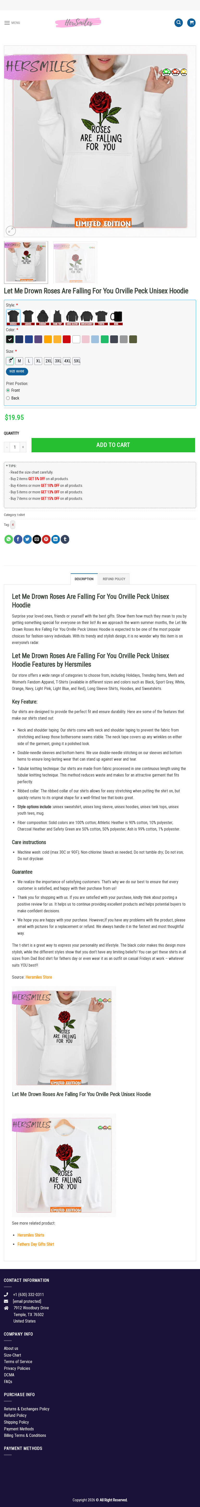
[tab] (84, 578)
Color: (12, 329)
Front (15, 390)
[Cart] (191, 22)
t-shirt (21, 515)
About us (11, 1348)
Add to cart (113, 445)
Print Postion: (17, 383)
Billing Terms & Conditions (25, 1435)
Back (15, 398)
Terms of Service (18, 1361)
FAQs (8, 1381)
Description (84, 579)
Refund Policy (114, 579)
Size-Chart (12, 1355)
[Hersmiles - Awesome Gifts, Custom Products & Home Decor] (100, 23)
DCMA (9, 1374)
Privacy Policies (17, 1368)
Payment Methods (19, 1428)
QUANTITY (12, 433)
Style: (12, 305)
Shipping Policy (16, 1422)
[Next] (185, 141)
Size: (11, 351)
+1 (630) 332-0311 (28, 1294)
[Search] (178, 22)
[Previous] (14, 141)
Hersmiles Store (39, 977)
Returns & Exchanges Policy (26, 1408)
